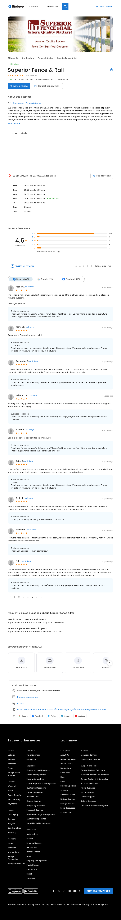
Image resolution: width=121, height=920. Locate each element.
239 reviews (31, 75)
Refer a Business (88, 801)
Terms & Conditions (17, 904)
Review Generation (35, 779)
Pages (10, 768)
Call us (20, 703)
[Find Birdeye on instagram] (69, 891)
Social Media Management (39, 823)
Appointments (14, 795)
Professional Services (90, 759)
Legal (29, 856)
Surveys (11, 819)
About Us (64, 755)
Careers (64, 790)
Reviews (11, 759)
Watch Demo (66, 763)
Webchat (12, 786)
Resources (65, 772)
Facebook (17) (73, 279)
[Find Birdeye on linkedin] (64, 891)
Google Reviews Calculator (93, 770)
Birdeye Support (88, 796)
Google (25, 716)
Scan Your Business (89, 783)
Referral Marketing (35, 792)
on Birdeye (29, 287)
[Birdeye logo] (16, 7)
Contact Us (65, 812)
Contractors (28, 58)
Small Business (33, 755)
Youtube (81, 716)
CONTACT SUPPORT (98, 890)
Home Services (33, 852)
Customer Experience (36, 819)
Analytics (12, 847)
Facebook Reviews (35, 810)
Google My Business (36, 805)
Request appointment (49, 85)
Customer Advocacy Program (94, 805)
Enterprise (31, 759)
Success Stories (67, 794)
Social (10, 790)
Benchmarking (14, 828)
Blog (62, 777)
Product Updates (68, 786)
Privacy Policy (34, 904)
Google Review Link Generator (94, 779)
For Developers (87, 792)
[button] (10, 597)
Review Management (36, 774)
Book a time (65, 768)
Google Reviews (34, 801)
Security (45, 904)
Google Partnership (13, 857)
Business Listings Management (41, 814)
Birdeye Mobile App (16, 863)
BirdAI (10, 843)
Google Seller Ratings (14, 773)
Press (62, 781)
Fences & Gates (45, 58)
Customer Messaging (36, 788)
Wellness (31, 878)
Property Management (37, 860)
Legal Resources (67, 808)
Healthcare (32, 847)
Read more (13, 123)
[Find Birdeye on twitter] (59, 891)
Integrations (13, 852)
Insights (11, 823)
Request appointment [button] (27, 697)
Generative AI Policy (80, 904)
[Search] (65, 6)
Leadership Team (68, 759)
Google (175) (47, 279)
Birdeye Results (67, 803)
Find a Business (88, 788)
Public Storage (33, 865)
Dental (30, 838)
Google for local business (38, 770)
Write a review (103, 6)
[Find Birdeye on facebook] (53, 891)
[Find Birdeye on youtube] (74, 891)
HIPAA (59, 904)
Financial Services (34, 843)
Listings (11, 755)
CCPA (66, 904)
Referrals (12, 763)
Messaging (13, 814)
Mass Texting (14, 799)
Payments (12, 804)
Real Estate (32, 869)
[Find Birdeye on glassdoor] (80, 891)
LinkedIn (67, 716)
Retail (29, 874)
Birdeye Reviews (67, 799)
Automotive (32, 834)
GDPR (53, 904)
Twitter (53, 716)
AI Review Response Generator (95, 774)
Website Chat (33, 796)
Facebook (39, 716)
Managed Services (89, 755)
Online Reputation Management (41, 783)
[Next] (109, 663)
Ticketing (12, 832)
